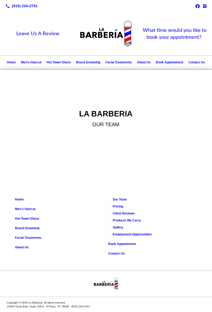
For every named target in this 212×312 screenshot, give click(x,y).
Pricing (118, 206)
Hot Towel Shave (59, 62)
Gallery (118, 227)
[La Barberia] (106, 283)
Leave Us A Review (37, 33)
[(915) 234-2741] (20, 6)
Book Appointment (169, 62)
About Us (144, 62)
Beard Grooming (88, 62)
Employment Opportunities (132, 234)
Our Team (120, 199)
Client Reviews (124, 213)
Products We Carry (127, 220)
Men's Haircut (31, 62)
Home (11, 62)
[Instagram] (204, 6)
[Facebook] (197, 6)
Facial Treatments (118, 62)
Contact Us (196, 62)
